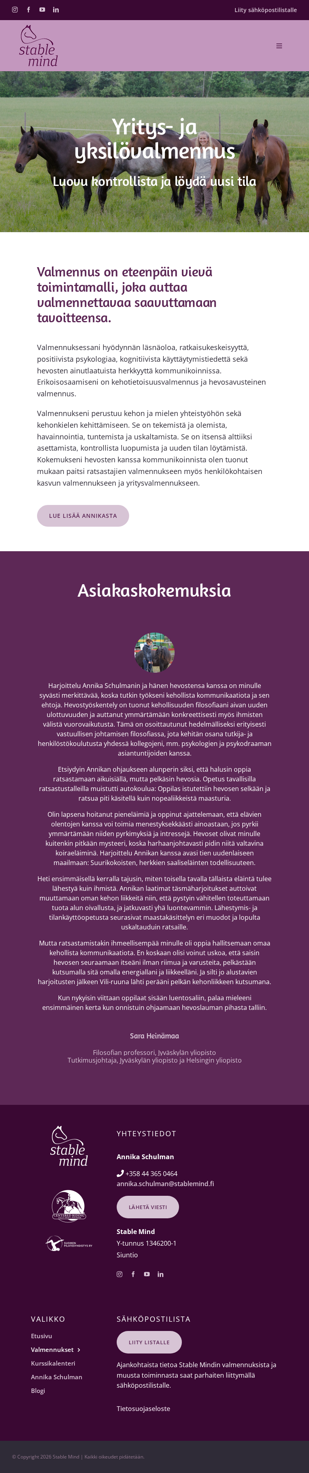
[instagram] (15, 9)
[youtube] (42, 9)
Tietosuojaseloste (143, 1408)
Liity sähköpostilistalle (266, 10)
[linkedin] (56, 9)
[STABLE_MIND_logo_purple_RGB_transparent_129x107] (38, 28)
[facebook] (28, 9)
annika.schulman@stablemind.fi (165, 1183)
